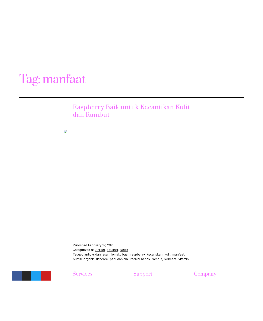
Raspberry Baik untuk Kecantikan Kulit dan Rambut (131, 111)
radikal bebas (140, 259)
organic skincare (96, 259)
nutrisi (77, 259)
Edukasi (112, 250)
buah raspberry (133, 254)
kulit (167, 254)
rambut (157, 259)
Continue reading (85, 234)
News (124, 250)
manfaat (178, 254)
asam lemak (111, 254)
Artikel (100, 250)
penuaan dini (119, 259)
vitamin (183, 259)
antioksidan (92, 254)
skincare (170, 259)
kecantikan (154, 254)
